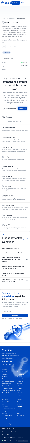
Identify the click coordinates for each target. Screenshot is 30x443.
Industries (5, 374)
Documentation (6, 401)
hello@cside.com (9, 361)
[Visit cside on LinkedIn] (6, 364)
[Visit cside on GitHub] (3, 364)
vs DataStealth (21, 392)
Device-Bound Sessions (8, 390)
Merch (19, 413)
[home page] (6, 2)
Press (18, 411)
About (18, 401)
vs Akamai (19, 376)
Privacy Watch (6, 379)
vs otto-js (19, 388)
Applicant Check (6, 383)
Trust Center (20, 415)
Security (4, 413)
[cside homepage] (7, 350)
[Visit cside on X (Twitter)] (14, 364)
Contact (19, 404)
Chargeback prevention (8, 408)
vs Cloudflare (20, 374)
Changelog (5, 406)
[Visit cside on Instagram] (10, 364)
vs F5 (18, 390)
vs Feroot (19, 383)
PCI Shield (4, 376)
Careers (19, 408)
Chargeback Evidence (8, 381)
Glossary (4, 418)
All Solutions (5, 372)
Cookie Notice (15, 431)
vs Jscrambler (21, 379)
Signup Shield (5, 392)
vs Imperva (20, 381)
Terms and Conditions (8, 434)
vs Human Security (22, 385)
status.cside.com (23, 441)
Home (3, 18)
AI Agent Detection (7, 388)
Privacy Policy (5, 431)
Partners (19, 406)
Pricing (4, 411)
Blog (3, 404)
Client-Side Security (7, 385)
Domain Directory (11, 18)
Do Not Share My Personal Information (12, 437)
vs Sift (18, 395)
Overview (19, 372)
